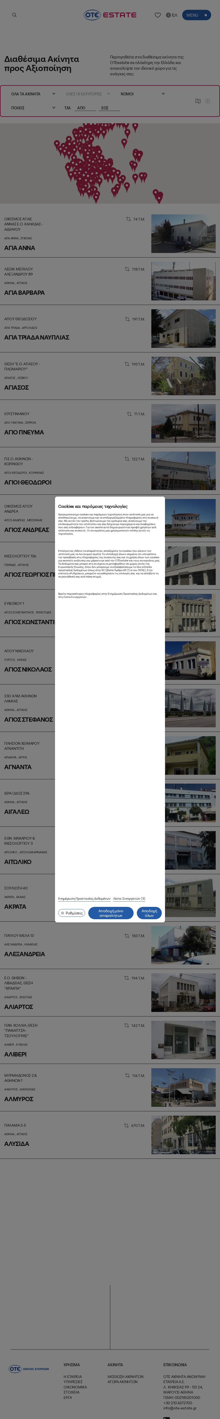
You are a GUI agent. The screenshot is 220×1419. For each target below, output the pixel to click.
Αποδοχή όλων (149, 913)
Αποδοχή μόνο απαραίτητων (110, 913)
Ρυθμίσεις (74, 913)
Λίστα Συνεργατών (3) (129, 898)
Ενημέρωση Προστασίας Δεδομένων (84, 898)
